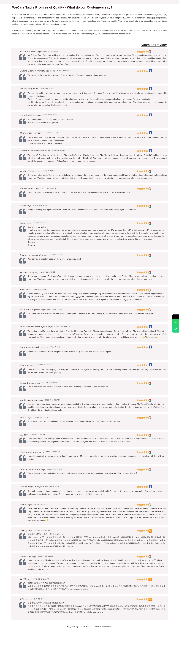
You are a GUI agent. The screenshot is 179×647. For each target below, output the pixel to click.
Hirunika (24, 365)
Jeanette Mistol (28, 115)
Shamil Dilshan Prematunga (35, 70)
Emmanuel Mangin (30, 347)
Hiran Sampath (28, 486)
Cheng (23, 530)
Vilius (23, 205)
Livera (23, 223)
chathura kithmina (30, 469)
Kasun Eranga (27, 383)
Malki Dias (25, 556)
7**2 (22, 599)
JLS (21, 434)
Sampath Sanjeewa (30, 309)
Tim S (23, 417)
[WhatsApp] (175, 322)
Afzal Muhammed (29, 452)
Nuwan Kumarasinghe (31, 255)
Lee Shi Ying (26, 88)
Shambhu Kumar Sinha (32, 150)
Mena (23, 504)
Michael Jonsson (28, 132)
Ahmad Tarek (27, 188)
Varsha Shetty (27, 171)
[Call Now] (175, 329)
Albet (22, 289)
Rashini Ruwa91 (28, 51)
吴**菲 (23, 579)
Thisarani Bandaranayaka (33, 326)
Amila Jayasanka (29, 400)
